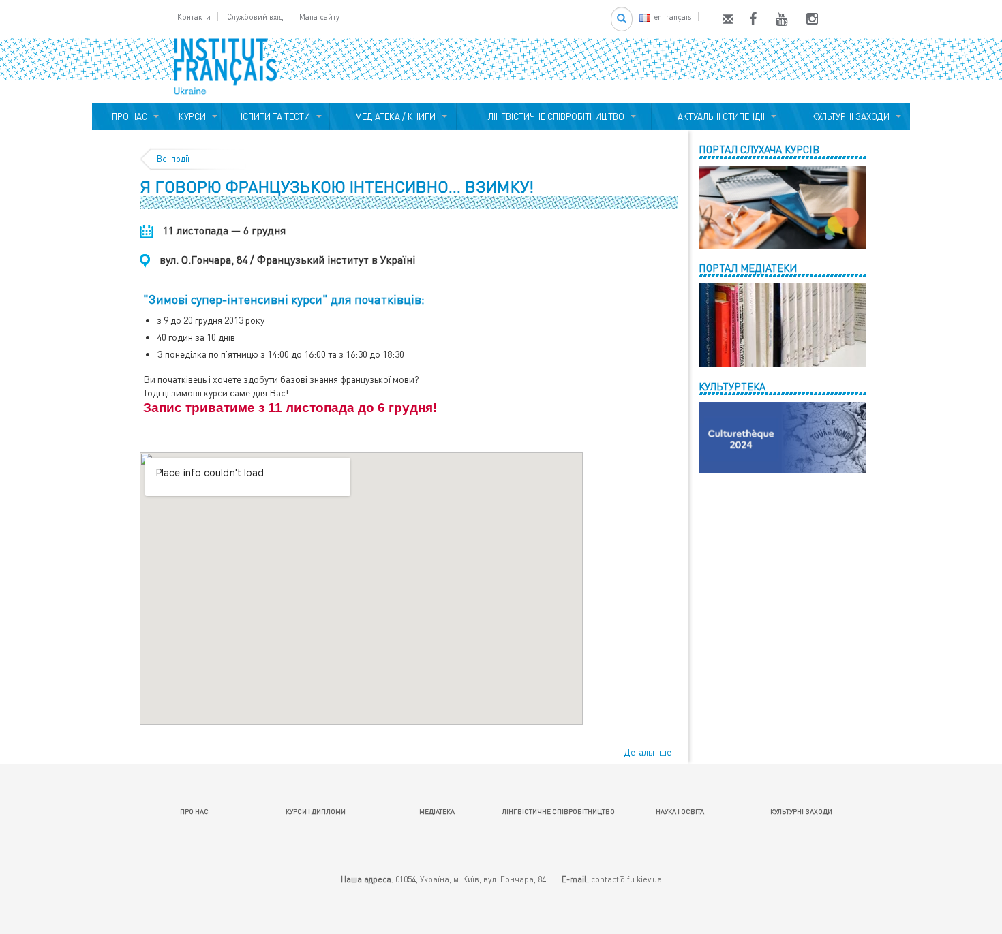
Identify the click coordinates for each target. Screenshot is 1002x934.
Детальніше (647, 752)
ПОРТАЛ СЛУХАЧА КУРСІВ (759, 149)
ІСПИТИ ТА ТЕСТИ (275, 116)
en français (672, 16)
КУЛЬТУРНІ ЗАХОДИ (849, 116)
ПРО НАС (127, 116)
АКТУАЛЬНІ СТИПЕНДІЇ (719, 116)
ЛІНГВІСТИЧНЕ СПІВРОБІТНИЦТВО (554, 116)
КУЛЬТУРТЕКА (732, 386)
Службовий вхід (255, 16)
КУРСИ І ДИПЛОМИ (316, 811)
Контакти (194, 16)
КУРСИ (192, 116)
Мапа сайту (319, 16)
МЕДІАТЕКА (437, 811)
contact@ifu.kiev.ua (626, 879)
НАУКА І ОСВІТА (680, 811)
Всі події (173, 158)
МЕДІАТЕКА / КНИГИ (393, 116)
